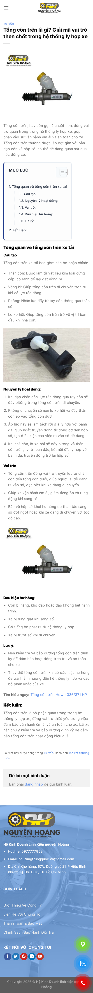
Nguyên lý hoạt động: (41, 200)
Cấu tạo (30, 194)
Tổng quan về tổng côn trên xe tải (39, 186)
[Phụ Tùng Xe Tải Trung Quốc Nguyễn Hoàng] (49, 8)
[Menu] (6, 7)
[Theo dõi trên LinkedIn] (32, 956)
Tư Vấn (8, 23)
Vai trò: (30, 207)
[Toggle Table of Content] (61, 172)
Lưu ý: (29, 221)
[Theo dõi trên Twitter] (15, 956)
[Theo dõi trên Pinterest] (24, 956)
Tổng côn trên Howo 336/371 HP (58, 694)
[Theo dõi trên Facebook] (7, 956)
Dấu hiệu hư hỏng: (39, 214)
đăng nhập (34, 784)
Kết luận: (19, 230)
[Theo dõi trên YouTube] (40, 956)
